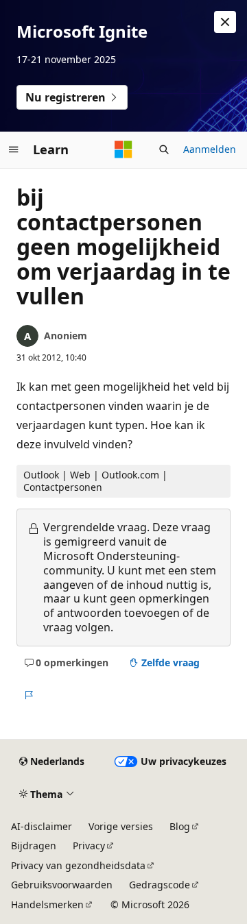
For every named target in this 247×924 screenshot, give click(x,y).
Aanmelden (209, 149)
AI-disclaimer (41, 826)
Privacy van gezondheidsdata (78, 865)
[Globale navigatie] (13, 149)
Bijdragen (33, 845)
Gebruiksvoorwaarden (62, 884)
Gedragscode (159, 884)
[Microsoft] (123, 149)
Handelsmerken (47, 904)
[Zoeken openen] (164, 149)
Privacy (89, 845)
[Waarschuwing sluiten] (225, 22)
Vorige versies (121, 826)
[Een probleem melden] (28, 695)
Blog (179, 826)
